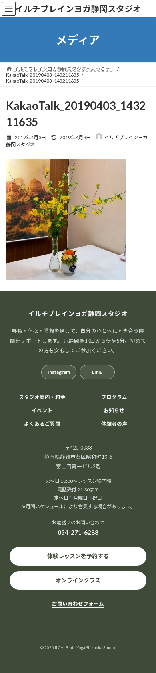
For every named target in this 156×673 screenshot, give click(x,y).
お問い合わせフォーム (78, 604)
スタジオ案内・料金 (42, 397)
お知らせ (114, 410)
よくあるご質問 (42, 424)
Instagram (59, 372)
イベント (42, 410)
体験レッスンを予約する (78, 556)
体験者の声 (114, 424)
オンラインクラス (78, 580)
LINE (97, 372)
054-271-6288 (78, 532)
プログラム (114, 397)
